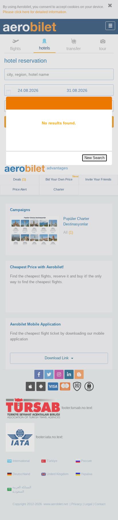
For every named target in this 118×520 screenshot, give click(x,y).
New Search (94, 158)
